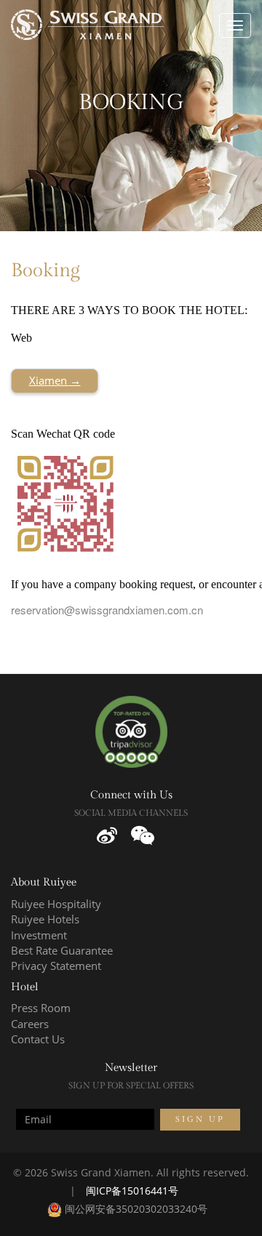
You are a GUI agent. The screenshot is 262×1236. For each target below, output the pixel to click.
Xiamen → (55, 380)
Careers (30, 1023)
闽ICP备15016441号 (132, 1190)
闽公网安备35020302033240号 (134, 1209)
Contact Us (38, 1039)
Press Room (41, 1007)
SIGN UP (200, 1119)
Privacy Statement (56, 965)
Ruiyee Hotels (45, 919)
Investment (39, 935)
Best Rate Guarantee (62, 950)
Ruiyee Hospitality (56, 903)
